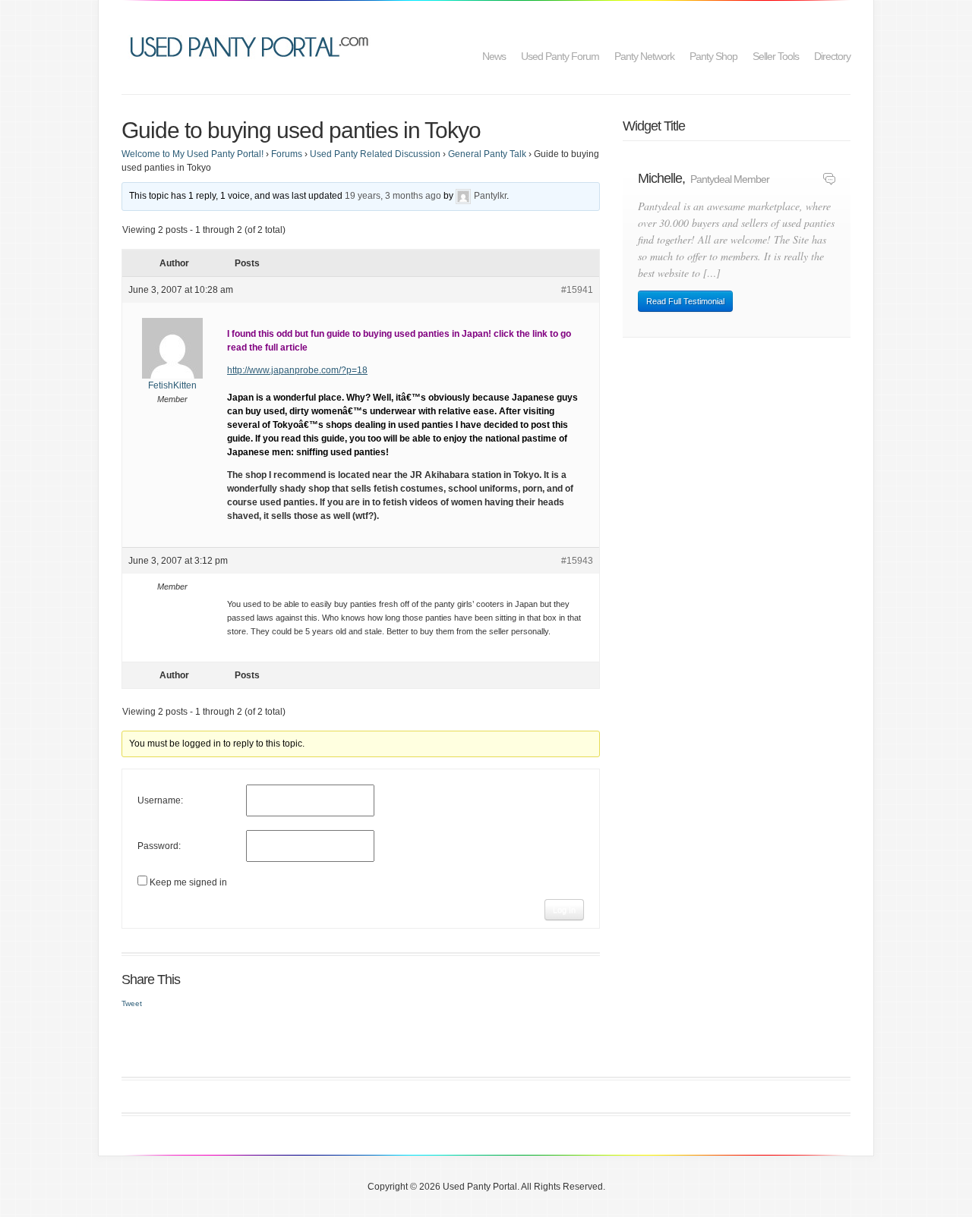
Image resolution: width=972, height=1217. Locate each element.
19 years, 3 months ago (393, 195)
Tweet (132, 1003)
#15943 (577, 560)
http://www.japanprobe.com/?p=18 (297, 370)
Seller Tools (776, 56)
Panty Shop (713, 56)
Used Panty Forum (560, 56)
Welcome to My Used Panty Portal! (193, 154)
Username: (160, 800)
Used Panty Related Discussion (375, 154)
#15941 (577, 290)
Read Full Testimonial (685, 301)
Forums (286, 154)
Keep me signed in (188, 882)
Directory (832, 56)
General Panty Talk (487, 154)
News (494, 56)
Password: (159, 846)
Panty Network (644, 56)
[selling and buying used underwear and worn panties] (253, 45)
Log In (564, 909)
